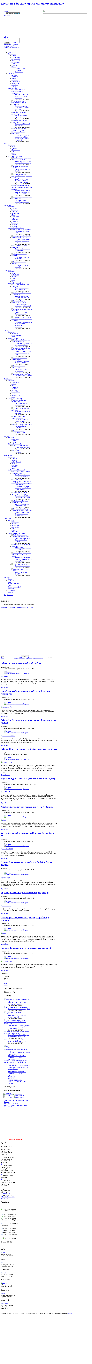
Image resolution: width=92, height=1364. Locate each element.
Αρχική (25, 658)
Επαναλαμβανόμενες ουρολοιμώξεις (21, 370)
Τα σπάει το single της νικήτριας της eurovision (22, 296)
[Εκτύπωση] (8, 672)
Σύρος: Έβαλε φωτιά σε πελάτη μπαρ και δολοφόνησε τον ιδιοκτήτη (18, 1035)
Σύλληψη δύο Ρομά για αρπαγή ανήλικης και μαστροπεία (21, 96)
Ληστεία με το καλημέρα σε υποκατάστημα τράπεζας (25, 892)
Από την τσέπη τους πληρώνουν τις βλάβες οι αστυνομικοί (22, 107)
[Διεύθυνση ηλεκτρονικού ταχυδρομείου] (16, 673)
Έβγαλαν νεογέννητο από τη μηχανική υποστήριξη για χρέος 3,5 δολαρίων (23, 192)
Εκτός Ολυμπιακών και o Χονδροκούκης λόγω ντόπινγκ (22, 539)
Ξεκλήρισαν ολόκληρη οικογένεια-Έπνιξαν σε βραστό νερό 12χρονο (21, 180)
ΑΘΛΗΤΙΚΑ (12, 1078)
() (1, 1164)
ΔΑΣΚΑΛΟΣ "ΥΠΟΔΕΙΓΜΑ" (17, 1056)
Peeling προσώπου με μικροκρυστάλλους (21, 420)
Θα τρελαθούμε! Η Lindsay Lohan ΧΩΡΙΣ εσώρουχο (23, 496)
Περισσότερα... (5, 687)
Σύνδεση (7, 42)
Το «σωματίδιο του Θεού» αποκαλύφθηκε (22, 249)
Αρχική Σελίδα (18, 658)
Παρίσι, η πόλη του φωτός (22, 447)
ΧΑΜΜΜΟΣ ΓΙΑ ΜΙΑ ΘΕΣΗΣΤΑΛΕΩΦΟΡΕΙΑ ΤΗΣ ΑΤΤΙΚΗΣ (17, 1081)
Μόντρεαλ (18, 452)
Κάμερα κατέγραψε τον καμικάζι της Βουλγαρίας (22, 201)
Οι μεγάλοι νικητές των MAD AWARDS (21, 288)
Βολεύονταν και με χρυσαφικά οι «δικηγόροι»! (22, 663)
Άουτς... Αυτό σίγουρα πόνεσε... (17, 1041)
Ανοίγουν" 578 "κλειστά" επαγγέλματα (22, 124)
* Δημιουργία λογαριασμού (11, 46)
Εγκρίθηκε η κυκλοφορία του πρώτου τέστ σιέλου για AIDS (23, 353)
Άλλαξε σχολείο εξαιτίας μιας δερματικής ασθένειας (23, 344)
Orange (70, 1313)
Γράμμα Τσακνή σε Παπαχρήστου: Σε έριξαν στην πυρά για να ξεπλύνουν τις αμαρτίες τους (23, 487)
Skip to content (8, 595)
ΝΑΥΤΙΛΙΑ (11, 1077)
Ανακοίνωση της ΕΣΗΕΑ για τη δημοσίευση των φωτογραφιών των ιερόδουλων (23, 324)
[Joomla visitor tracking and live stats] (8, 1198)
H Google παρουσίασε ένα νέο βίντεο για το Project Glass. (22, 240)
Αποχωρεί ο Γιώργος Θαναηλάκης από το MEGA (23, 305)
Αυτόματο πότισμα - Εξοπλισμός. (21, 426)
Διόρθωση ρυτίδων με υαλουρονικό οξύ (21, 404)
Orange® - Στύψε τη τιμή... (12, 1103)
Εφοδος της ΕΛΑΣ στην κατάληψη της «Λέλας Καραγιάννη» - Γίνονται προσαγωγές (22, 137)
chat (9, 1047)
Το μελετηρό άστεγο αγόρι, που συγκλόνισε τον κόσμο (23, 162)
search (3, 656)
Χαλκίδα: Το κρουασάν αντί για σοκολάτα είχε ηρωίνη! (26, 948)
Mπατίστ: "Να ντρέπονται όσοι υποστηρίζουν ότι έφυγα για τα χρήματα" (23, 559)
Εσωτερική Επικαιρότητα (35, 658)
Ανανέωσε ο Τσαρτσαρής (22, 566)
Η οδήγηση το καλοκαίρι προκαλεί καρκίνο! (22, 361)
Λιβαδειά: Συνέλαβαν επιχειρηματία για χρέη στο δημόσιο (27, 807)
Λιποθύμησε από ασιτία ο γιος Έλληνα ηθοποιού (22, 475)
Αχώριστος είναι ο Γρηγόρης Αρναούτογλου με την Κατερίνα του (23, 513)
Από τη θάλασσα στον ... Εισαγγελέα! (22, 116)
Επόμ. (6, 983)
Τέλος (6, 985)
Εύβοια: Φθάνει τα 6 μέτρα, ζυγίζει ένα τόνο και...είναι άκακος (29, 749)
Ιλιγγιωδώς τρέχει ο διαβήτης (23, 375)
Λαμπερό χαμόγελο (20, 432)
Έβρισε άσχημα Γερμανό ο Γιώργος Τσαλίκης (23, 504)
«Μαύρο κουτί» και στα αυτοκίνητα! (22, 257)
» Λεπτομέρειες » (6, 1193)
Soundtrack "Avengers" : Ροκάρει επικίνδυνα (22, 313)
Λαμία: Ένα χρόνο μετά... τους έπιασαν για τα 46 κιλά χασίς (28, 779)
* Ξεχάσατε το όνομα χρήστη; (12, 45)
